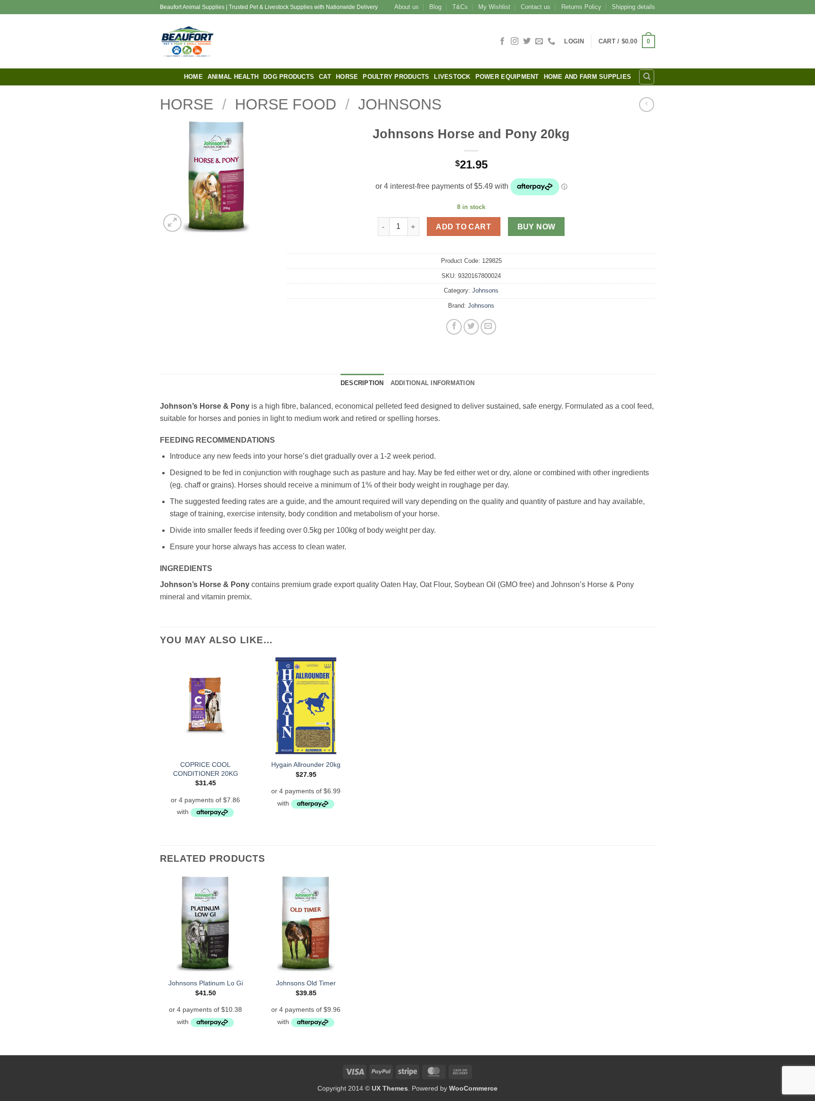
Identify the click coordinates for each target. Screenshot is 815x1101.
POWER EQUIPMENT (507, 76)
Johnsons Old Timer (306, 983)
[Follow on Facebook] (502, 41)
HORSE (347, 76)
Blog (435, 6)
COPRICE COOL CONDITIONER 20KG (205, 769)
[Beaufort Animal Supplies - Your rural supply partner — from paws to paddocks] (254, 41)
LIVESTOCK (452, 76)
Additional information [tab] (433, 383)
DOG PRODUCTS (288, 76)
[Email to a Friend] (488, 327)
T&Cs (460, 6)
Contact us (535, 6)
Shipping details (633, 6)
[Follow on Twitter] (527, 41)
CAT (325, 76)
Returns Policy (581, 6)
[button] (574, 41)
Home (193, 76)
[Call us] (551, 41)
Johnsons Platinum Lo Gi (205, 983)
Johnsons (399, 104)
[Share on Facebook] (454, 327)
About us (406, 6)
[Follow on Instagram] (514, 41)
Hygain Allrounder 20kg (306, 764)
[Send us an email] (539, 41)
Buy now (536, 227)
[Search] (646, 76)
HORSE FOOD (285, 104)
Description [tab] (362, 383)
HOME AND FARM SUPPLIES (588, 76)
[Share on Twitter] (471, 327)
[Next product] (646, 104)
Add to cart (463, 227)
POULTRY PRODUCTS (396, 76)
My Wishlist (494, 6)
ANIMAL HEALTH (233, 76)
